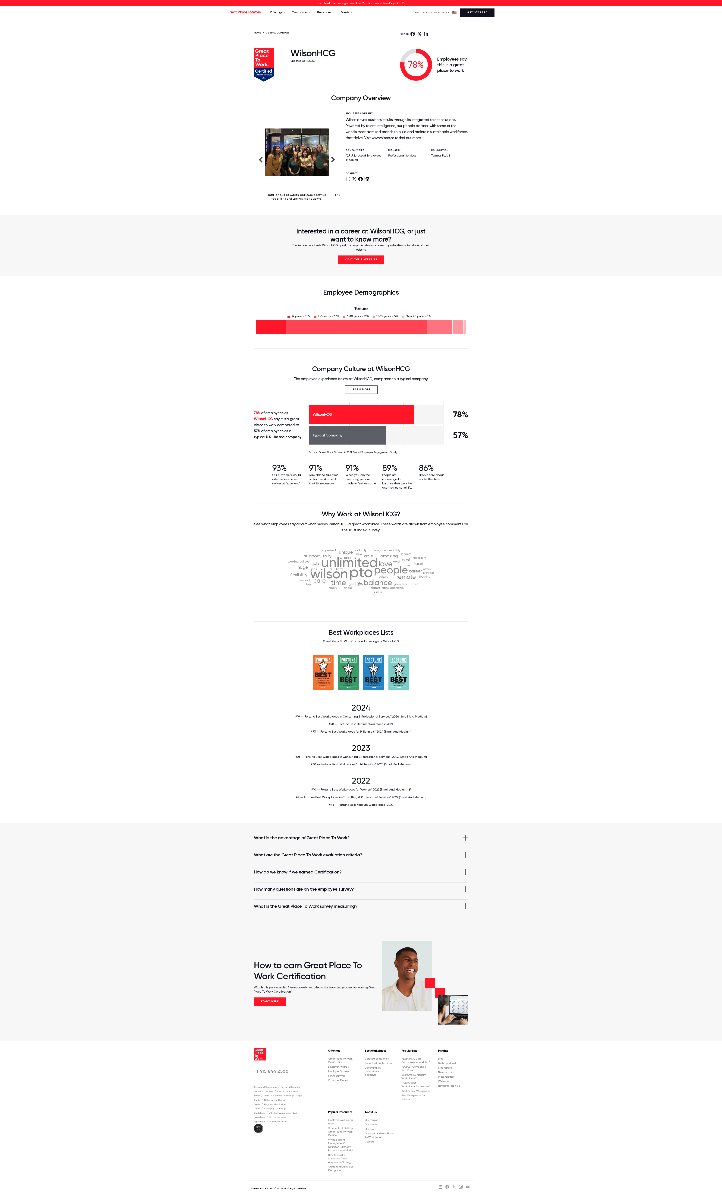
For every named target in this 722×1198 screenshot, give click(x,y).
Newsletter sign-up (449, 1085)
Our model (371, 1124)
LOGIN (437, 13)
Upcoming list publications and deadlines (375, 1071)
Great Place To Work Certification (340, 1060)
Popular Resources (340, 1112)
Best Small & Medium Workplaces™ (413, 1076)
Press (266, 1095)
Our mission (371, 1119)
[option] (297, 159)
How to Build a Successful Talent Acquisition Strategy (340, 1158)
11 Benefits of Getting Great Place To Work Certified (340, 1132)
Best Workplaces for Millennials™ (413, 1097)
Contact (427, 13)
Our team (370, 1128)
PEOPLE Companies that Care (413, 1068)
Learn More (361, 389)
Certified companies (376, 1058)
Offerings (334, 1050)
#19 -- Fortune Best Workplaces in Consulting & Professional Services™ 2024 (361, 716)
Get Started (477, 12)
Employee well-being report (340, 1121)
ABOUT (418, 13)
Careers (269, 1091)
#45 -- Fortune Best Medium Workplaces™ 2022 (361, 805)
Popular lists (409, 1050)
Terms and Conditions (265, 1087)
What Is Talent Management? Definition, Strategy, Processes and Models (341, 1145)
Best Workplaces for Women (415, 1084)
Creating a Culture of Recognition (340, 1168)
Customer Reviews (339, 1080)
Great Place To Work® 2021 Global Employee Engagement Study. (358, 452)
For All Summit (336, 1075)
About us (370, 1112)
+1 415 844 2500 (271, 1071)
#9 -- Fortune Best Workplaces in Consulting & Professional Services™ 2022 (361, 797)
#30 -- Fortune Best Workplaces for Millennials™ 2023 (361, 764)
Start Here (270, 1001)
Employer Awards (338, 1066)
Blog (440, 1058)
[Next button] (333, 159)
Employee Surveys (338, 1071)
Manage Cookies (279, 1121)
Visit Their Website (361, 259)
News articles (446, 1072)
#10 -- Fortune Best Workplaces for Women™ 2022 (359, 789)
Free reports (445, 1067)
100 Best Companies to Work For (415, 1060)
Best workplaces (375, 1050)
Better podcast (447, 1063)
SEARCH (446, 13)
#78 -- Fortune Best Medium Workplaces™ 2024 (361, 724)
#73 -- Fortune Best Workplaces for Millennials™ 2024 (361, 731)
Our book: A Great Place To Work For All (379, 1135)
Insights (443, 1050)
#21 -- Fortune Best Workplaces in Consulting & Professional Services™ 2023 (361, 757)
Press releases (446, 1076)
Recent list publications (378, 1063)
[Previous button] (260, 159)
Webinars (443, 1081)
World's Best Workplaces (415, 1090)
